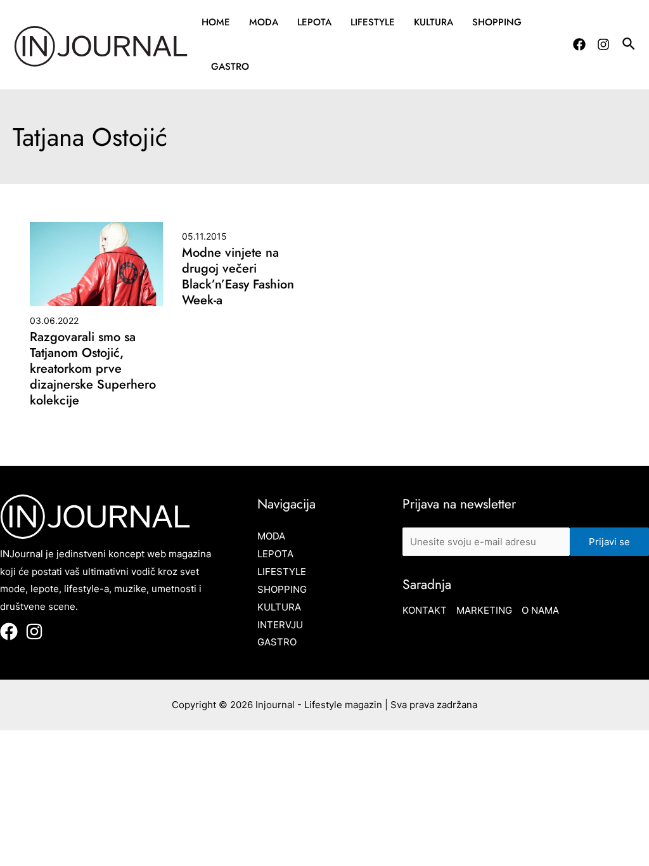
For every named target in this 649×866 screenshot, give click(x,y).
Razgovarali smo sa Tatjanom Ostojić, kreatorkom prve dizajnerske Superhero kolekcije (93, 369)
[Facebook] (579, 44)
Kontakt (424, 610)
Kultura (433, 22)
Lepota (314, 22)
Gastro (230, 67)
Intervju (280, 625)
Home (216, 22)
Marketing (484, 610)
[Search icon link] (629, 45)
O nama (540, 610)
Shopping (497, 22)
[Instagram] (603, 44)
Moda (263, 22)
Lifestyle (372, 22)
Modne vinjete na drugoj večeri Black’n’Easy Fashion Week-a (238, 276)
